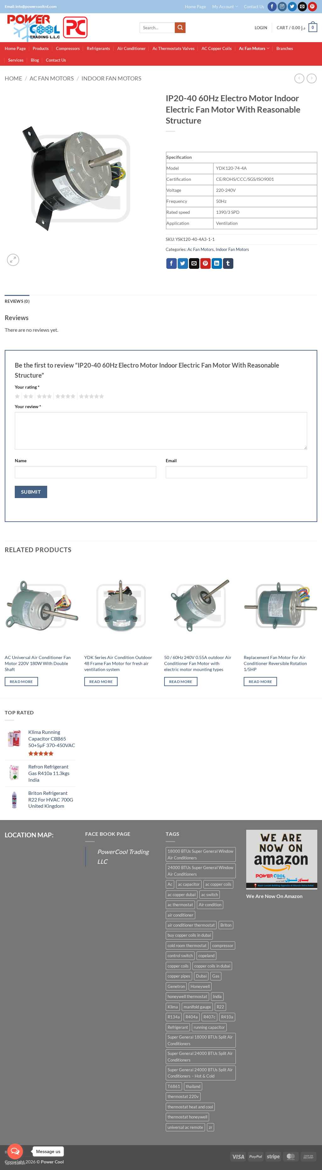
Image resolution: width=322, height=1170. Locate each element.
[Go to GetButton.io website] (15, 1164)
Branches (284, 48)
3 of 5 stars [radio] (43, 396)
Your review (28, 406)
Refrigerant (178, 1027)
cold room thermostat (187, 945)
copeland (206, 955)
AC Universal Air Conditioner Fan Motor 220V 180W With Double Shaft (38, 663)
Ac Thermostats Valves (174, 48)
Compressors (68, 48)
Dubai (201, 976)
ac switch (209, 894)
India (217, 996)
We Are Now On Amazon (274, 896)
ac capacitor (189, 884)
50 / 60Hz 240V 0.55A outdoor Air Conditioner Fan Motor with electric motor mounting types (197, 663)
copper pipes (179, 976)
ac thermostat (180, 904)
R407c (209, 1016)
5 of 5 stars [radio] (90, 396)
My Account (223, 6)
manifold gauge (197, 1006)
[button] (261, 27)
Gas (215, 976)
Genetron (176, 986)
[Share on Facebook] (171, 263)
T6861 (174, 1086)
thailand (193, 1086)
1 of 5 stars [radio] (16, 396)
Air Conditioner (131, 48)
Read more (21, 681)
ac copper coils (218, 884)
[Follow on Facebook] (272, 6)
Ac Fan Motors (252, 48)
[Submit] (180, 27)
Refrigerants (98, 48)
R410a (227, 1016)
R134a (174, 1016)
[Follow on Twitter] (292, 6)
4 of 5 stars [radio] (64, 396)
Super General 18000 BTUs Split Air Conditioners (200, 1040)
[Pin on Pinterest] (205, 263)
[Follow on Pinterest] (312, 6)
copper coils (178, 965)
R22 (220, 1006)
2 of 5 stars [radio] (27, 396)
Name (20, 460)
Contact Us (254, 6)
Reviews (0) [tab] (17, 301)
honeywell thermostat (187, 996)
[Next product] (299, 78)
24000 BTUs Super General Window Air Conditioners (200, 870)
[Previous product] (311, 78)
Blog (35, 60)
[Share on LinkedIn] (217, 263)
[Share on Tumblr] (228, 263)
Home (13, 78)
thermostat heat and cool (190, 1106)
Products (41, 48)
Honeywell (200, 986)
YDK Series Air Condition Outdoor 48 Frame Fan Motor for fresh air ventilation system (118, 663)
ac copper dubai (182, 894)
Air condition (210, 904)
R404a (192, 1016)
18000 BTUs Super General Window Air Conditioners (200, 854)
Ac (170, 884)
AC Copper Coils (217, 48)
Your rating (27, 387)
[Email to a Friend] (194, 263)
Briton (225, 925)
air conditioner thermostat (191, 925)
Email (171, 460)
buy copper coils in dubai (189, 935)
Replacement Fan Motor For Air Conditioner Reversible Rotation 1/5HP (275, 663)
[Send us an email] (302, 6)
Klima (173, 1006)
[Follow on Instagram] (282, 6)
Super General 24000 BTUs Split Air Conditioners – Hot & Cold (200, 1073)
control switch (180, 955)
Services (16, 60)
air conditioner (180, 915)
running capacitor (209, 1027)
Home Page (195, 6)
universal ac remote (185, 1127)
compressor (222, 945)
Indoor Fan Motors (111, 78)
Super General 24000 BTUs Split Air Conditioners (200, 1056)
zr (210, 1127)
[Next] (317, 629)
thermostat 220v (183, 1096)
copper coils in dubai (212, 965)
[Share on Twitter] (183, 263)
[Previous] (5, 629)
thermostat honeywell (187, 1116)
